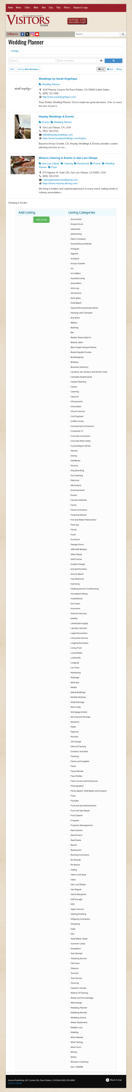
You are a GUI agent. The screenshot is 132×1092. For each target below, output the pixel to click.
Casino (74, 386)
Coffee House (77, 421)
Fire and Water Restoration (83, 519)
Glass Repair (76, 554)
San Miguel (76, 889)
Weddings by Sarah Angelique (58, 78)
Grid (111, 69)
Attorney (75, 288)
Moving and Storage (80, 716)
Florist (74, 529)
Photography (77, 785)
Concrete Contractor (80, 436)
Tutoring (75, 982)
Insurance (75, 608)
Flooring (75, 524)
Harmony (75, 583)
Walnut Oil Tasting (79, 992)
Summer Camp (78, 943)
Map (120, 69)
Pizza (73, 795)
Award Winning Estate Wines (84, 307)
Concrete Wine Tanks (81, 440)
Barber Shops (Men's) (81, 337)
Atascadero (76, 283)
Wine (36, 7)
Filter (12, 69)
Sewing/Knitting (78, 913)
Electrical (75, 480)
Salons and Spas (78, 874)
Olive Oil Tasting (78, 746)
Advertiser (75, 229)
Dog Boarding (77, 470)
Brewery (75, 361)
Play (58, 7)
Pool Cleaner (77, 815)
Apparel (74, 253)
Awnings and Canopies (81, 312)
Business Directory (79, 367)
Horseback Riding (79, 593)
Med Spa (75, 682)
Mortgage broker (79, 711)
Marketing (76, 672)
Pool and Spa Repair (80, 810)
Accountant (76, 219)
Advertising (76, 233)
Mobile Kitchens (78, 697)
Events (45, 122)
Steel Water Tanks (79, 938)
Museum (75, 721)
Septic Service (77, 909)
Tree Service (76, 978)
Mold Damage (77, 702)
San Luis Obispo (50, 163)
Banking (75, 327)
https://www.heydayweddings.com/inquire (64, 138)
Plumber (75, 800)
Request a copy (81, 7)
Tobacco (75, 968)
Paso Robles (76, 775)
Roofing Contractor (80, 854)
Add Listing (41, 219)
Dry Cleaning (77, 475)
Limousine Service (79, 637)
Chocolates (76, 406)
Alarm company (78, 238)
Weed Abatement (79, 1022)
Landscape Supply (79, 623)
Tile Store (75, 963)
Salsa (73, 879)
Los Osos (75, 667)
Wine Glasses (77, 1037)
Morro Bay (76, 706)
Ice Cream (75, 603)
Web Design (76, 1002)
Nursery (74, 736)
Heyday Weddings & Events (56, 116)
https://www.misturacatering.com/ (60, 183)
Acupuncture (77, 224)
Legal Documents (79, 633)
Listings (15, 50)
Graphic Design (78, 564)
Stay (51, 7)
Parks (73, 766)
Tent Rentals (76, 953)
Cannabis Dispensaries (81, 376)
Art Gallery (76, 273)
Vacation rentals (78, 987)
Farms (74, 505)
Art (72, 268)
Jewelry (74, 618)
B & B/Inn (75, 317)
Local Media (76, 652)
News (18, 7)
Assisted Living (78, 278)
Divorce (74, 465)
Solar (73, 928)
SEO (73, 904)
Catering (68, 163)
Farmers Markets (79, 499)
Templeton (76, 948)
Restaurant (83, 163)
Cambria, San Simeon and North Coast (89, 371)
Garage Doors (77, 544)
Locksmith (76, 657)
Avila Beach (76, 302)
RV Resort (75, 864)
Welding (75, 1032)
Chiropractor (77, 401)
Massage (75, 677)
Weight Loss (76, 1027)
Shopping (75, 923)
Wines (73, 1056)
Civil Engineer (77, 416)
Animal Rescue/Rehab (81, 243)
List (102, 69)
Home (10, 7)
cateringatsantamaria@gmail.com (60, 179)
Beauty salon (77, 342)
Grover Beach (77, 574)
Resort (74, 844)
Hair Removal (77, 578)
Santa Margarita (78, 894)
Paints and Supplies (80, 761)
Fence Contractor (79, 509)
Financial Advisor (79, 514)
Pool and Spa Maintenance (83, 805)
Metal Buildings (78, 692)
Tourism (74, 973)
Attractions (76, 293)
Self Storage (76, 899)
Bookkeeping (77, 357)
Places (67, 7)
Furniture (75, 539)
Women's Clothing (79, 1061)
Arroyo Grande (78, 263)
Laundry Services (79, 628)
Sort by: (28, 69)
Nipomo (75, 731)
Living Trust (76, 647)
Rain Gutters (77, 830)
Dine (44, 7)
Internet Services (79, 613)
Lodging (75, 662)
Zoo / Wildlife (77, 1066)
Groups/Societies (79, 568)
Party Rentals (77, 771)
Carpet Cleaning (78, 381)
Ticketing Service (79, 958)
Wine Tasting (77, 1042)
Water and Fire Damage (82, 997)
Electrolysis (76, 485)
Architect (75, 258)
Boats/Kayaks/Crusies (81, 352)
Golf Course (76, 559)
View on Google (15, 1083)
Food (54, 167)
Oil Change (76, 741)
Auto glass (76, 298)
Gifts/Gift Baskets (79, 549)
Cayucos (75, 396)
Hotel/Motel (76, 598)
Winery (74, 1051)
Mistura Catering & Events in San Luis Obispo (68, 157)
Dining (74, 455)
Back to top (116, 1080)
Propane (75, 820)
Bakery (74, 322)
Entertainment (78, 490)
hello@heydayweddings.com (57, 134)
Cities (27, 7)
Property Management (82, 825)
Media (74, 687)
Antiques (75, 248)
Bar (72, 332)
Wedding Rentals (79, 1012)
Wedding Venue (78, 1017)
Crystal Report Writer (81, 445)
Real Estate (76, 840)
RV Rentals (76, 859)
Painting (75, 756)
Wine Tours (76, 1047)
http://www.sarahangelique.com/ (59, 96)
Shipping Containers (80, 918)
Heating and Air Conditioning (85, 588)
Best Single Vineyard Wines (83, 347)
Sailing (74, 869)
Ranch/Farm (76, 835)
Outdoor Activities (79, 751)
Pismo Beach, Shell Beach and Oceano (89, 790)
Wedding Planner (50, 84)
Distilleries (75, 460)
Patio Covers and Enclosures (84, 780)
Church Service (78, 411)
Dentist (74, 450)
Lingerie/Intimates (79, 642)
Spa (72, 933)
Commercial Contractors (82, 426)
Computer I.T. (77, 430)
